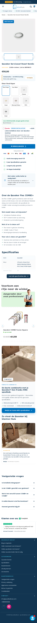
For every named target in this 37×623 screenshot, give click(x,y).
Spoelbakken (5, 563)
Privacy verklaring (6, 582)
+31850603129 (5, 602)
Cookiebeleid (5, 591)
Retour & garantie (7, 588)
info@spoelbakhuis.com (8, 599)
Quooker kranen (6, 560)
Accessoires (5, 572)
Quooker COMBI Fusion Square (15, 330)
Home (3, 15)
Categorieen (18, 556)
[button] (30, 6)
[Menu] (3, 6)
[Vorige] (3, 57)
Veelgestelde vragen (7, 579)
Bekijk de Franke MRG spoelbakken (17, 410)
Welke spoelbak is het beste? (10, 549)
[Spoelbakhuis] (18, 6)
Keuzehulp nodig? (18, 540)
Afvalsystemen (6, 569)
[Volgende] (34, 57)
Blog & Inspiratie (6, 543)
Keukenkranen (5, 566)
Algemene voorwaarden (9, 585)
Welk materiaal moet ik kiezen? (11, 546)
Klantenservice (18, 576)
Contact (18, 596)
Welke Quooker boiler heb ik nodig (12, 552)
